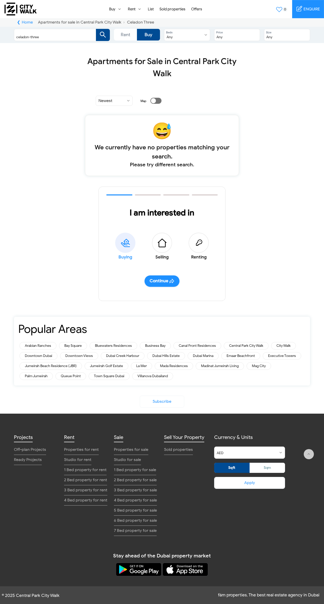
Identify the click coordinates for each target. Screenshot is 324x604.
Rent (125, 34)
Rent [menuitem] (131, 9)
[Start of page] (309, 454)
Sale (118, 437)
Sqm (267, 468)
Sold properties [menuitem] (172, 9)
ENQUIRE (311, 9)
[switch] (152, 100)
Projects (23, 437)
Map (143, 101)
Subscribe (162, 401)
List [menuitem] (151, 9)
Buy (148, 34)
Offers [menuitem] (196, 9)
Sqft (231, 468)
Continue (159, 281)
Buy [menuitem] (112, 9)
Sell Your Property (184, 437)
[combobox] (57, 35)
